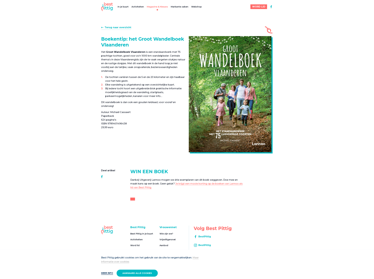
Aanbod (164, 245)
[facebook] (271, 6)
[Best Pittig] (107, 6)
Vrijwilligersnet (168, 239)
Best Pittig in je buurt (141, 233)
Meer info (107, 273)
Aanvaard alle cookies (137, 273)
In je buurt (123, 6)
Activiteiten (137, 6)
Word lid (135, 245)
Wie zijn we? (166, 233)
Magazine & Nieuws (157, 6)
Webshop (196, 6)
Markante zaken (179, 6)
